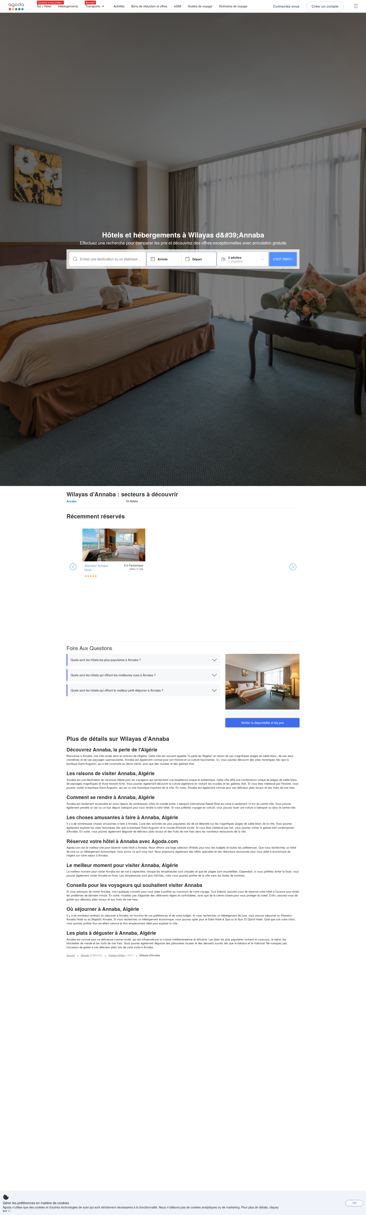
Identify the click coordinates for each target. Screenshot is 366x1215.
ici (9, 1210)
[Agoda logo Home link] (16, 6)
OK (354, 1203)
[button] (143, 660)
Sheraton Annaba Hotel (96, 567)
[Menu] (356, 6)
